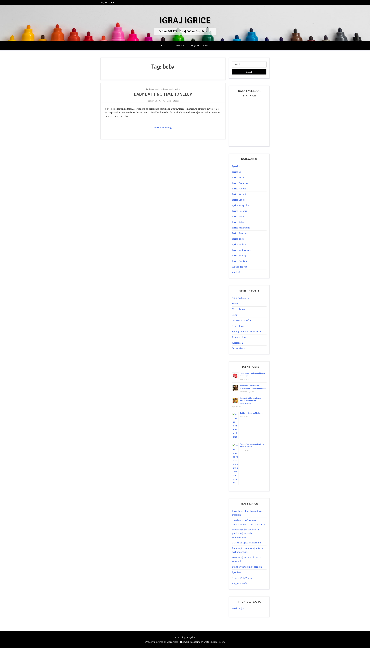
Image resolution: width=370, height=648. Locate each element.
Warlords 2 (237, 342)
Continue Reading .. (163, 127)
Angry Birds (238, 326)
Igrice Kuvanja (239, 194)
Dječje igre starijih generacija (247, 566)
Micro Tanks (238, 309)
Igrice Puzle (238, 216)
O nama (179, 45)
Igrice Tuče (238, 238)
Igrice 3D (237, 171)
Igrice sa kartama (241, 227)
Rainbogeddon (239, 337)
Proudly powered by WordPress (161, 641)
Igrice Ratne (238, 222)
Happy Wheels (239, 583)
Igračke (236, 166)
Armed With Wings (242, 577)
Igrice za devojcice (171, 89)
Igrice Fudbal (239, 188)
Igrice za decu (155, 89)
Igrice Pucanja (239, 210)
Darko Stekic (173, 100)
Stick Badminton (240, 298)
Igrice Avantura (240, 183)
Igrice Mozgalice (240, 205)
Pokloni (236, 272)
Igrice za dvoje (239, 255)
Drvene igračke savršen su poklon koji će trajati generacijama (250, 400)
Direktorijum (238, 608)
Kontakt (163, 45)
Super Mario (238, 348)
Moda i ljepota (239, 266)
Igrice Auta (238, 177)
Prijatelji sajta (200, 45)
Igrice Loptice (239, 199)
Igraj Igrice (185, 20)
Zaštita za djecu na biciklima (251, 413)
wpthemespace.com (214, 641)
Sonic (235, 303)
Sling (234, 314)
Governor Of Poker (242, 320)
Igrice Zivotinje (240, 261)
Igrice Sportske (240, 233)
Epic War (236, 572)
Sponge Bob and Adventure (246, 331)
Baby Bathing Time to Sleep (163, 94)
